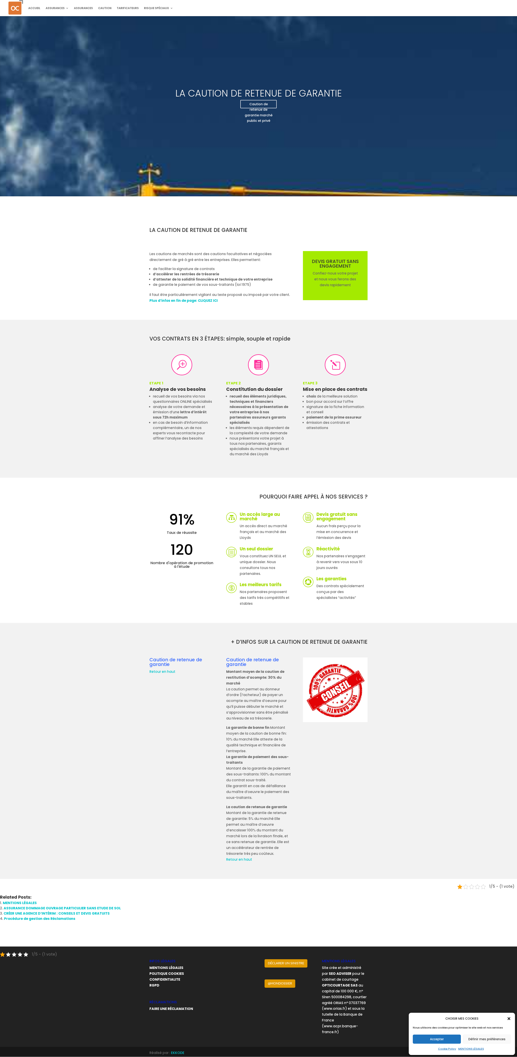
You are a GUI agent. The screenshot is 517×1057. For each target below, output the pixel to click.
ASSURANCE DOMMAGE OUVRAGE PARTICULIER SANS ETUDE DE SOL (62, 908)
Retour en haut (162, 671)
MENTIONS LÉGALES (471, 1049)
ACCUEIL (34, 8)
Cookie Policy (447, 1049)
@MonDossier (280, 983)
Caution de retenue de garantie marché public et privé (258, 105)
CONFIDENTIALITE (164, 979)
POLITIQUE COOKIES (166, 973)
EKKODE (177, 1052)
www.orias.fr (334, 1008)
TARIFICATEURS (128, 8)
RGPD (154, 985)
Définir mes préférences (486, 1039)
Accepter (437, 1039)
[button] (509, 1019)
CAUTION (104, 8)
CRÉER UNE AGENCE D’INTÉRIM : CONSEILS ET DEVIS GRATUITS (57, 913)
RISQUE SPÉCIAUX (156, 8)
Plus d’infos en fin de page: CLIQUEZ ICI (183, 300)
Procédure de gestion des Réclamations (39, 918)
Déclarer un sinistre (286, 963)
